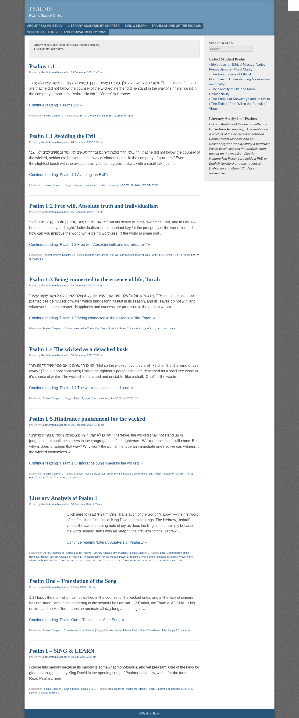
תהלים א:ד (116, 398)
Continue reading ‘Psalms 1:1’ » (55, 105)
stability (43, 692)
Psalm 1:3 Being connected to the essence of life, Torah (94, 279)
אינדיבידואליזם (191, 254)
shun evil (113, 185)
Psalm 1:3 (125, 328)
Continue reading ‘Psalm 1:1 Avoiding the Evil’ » (69, 175)
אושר (130, 115)
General (47, 254)
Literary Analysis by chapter (94, 26)
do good (78, 185)
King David (101, 328)
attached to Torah (84, 328)
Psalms (40, 9)
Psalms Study (151, 713)
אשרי (173, 560)
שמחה (70, 560)
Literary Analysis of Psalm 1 (63, 498)
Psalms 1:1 (42, 66)
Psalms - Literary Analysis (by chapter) (105, 552)
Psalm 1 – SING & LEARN (61, 651)
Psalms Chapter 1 (53, 115)
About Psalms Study (45, 26)
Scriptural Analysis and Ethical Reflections (66, 32)
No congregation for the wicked (100, 556)
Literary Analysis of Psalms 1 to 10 (62, 552)
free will (114, 254)
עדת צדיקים (110, 560)
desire (104, 254)
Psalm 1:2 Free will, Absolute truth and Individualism (93, 206)
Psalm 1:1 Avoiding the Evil (62, 136)
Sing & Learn (135, 26)
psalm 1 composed (169, 688)
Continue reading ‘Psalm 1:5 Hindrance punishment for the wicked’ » (85, 463)
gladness (119, 688)
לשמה (158, 473)
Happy (44, 556)
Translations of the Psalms (176, 26)
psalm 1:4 (90, 398)
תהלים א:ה (35, 477)
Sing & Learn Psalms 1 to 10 (80, 688)
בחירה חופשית (174, 254)
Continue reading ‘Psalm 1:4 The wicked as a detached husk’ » (81, 388)
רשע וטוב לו (91, 115)
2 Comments (183, 630)
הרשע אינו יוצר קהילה (157, 560)
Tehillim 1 (135, 556)
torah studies (142, 254)
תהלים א (79, 115)
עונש (151, 473)
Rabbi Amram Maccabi (54, 72)
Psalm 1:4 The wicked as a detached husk (78, 349)
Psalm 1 (102, 185)
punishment (113, 473)
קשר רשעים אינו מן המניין (89, 560)
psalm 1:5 (99, 473)
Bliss (162, 552)
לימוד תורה (158, 254)
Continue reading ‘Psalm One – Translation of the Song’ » (76, 620)
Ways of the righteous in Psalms (159, 556)
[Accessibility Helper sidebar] (293, 5)
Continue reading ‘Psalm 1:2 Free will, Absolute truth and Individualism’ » (89, 244)
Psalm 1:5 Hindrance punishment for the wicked (87, 419)
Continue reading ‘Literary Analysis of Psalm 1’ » (107, 542)
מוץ (137, 398)
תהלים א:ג (137, 328)
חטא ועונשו (169, 473)
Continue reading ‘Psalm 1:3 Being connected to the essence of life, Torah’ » (92, 318)
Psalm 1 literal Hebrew (118, 630)
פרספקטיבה (119, 115)
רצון (42, 258)
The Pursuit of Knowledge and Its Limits (240, 99)
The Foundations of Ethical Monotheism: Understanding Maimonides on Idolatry (239, 79)
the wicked (103, 398)
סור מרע (146, 185)
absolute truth (92, 254)
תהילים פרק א (58, 560)
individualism (127, 254)
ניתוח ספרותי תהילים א (131, 560)
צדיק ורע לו (105, 115)
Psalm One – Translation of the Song (73, 581)
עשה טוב (135, 185)
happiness (90, 185)
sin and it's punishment (134, 473)
